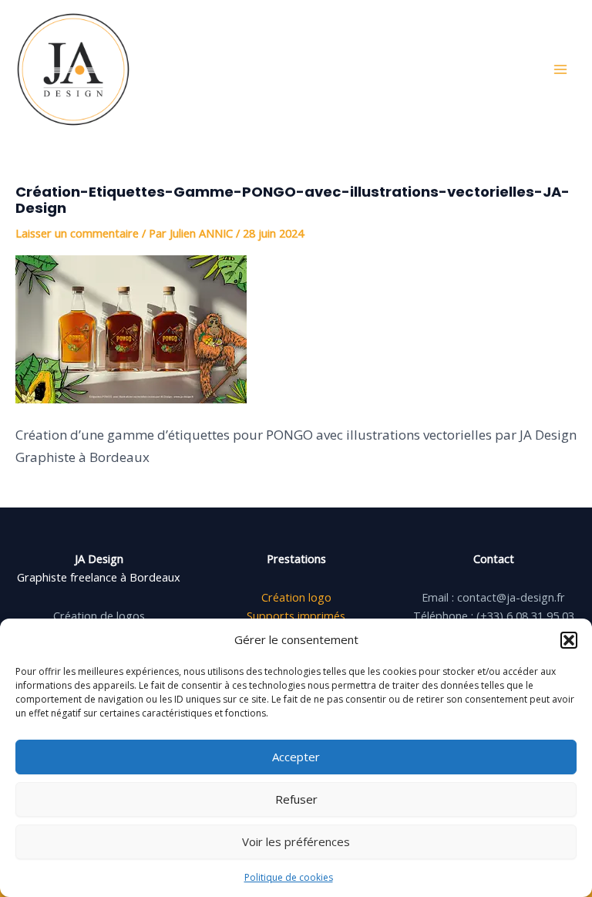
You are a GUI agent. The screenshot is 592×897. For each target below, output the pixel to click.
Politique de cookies (288, 877)
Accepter (296, 756)
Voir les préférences (296, 841)
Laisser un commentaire (77, 233)
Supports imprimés (296, 615)
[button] (569, 640)
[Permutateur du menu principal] (560, 69)
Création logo (296, 597)
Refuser (296, 799)
